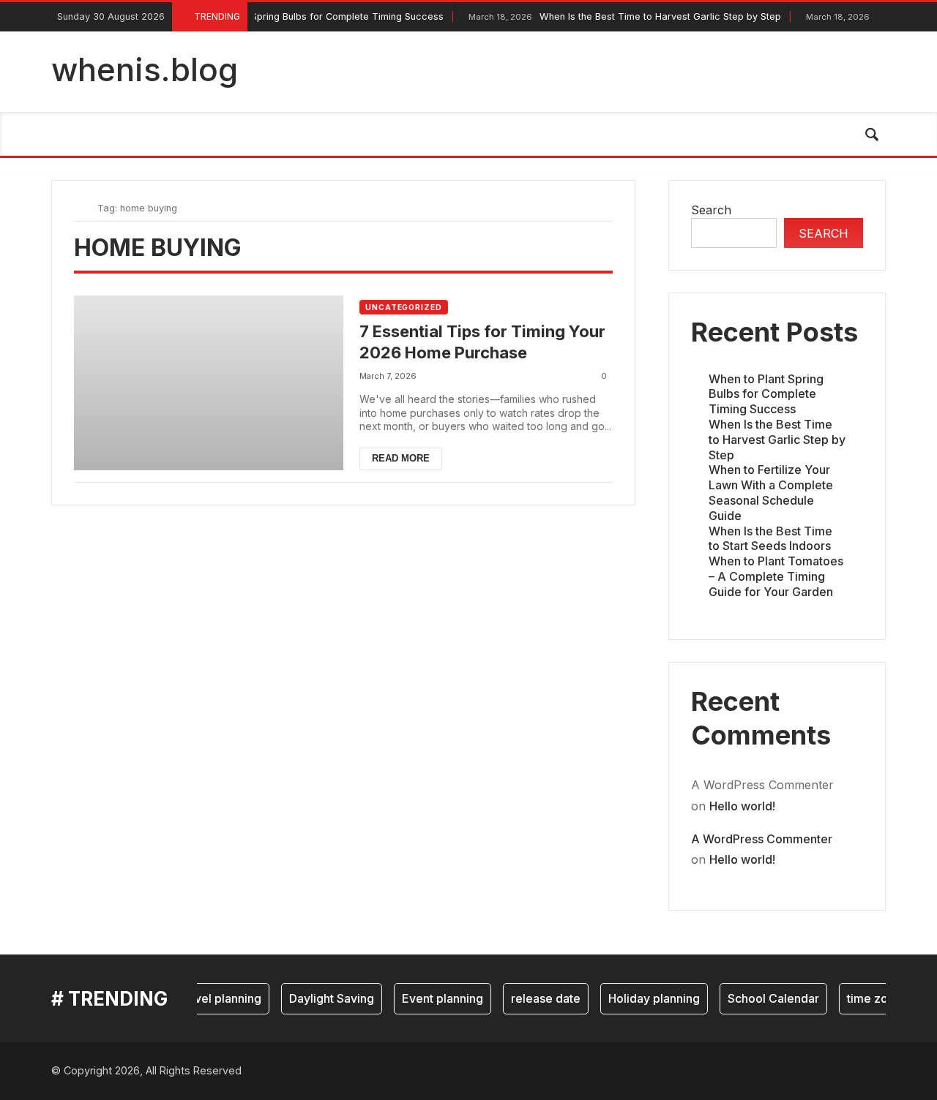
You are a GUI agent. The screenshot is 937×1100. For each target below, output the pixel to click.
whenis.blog (144, 69)
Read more (401, 458)
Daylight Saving (323, 998)
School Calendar (765, 998)
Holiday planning (646, 998)
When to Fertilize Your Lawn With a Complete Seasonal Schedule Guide (771, 492)
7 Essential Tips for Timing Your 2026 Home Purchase (482, 342)
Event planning (434, 998)
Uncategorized (403, 307)
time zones (869, 998)
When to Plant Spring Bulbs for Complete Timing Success (270, 16)
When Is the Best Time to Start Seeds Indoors (770, 539)
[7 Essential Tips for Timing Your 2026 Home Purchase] (208, 382)
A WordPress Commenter (761, 839)
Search (711, 210)
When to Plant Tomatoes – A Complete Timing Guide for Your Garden (776, 576)
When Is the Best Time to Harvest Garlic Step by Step (616, 16)
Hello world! (742, 806)
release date (537, 998)
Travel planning (210, 998)
